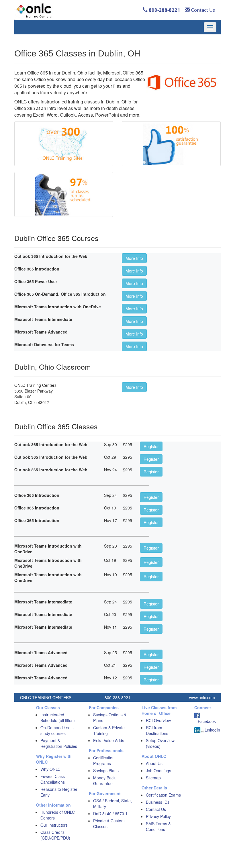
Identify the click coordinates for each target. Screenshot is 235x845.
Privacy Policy (158, 816)
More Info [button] (134, 258)
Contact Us (202, 10)
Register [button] (151, 446)
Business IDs (157, 802)
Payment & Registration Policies (58, 743)
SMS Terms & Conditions (158, 826)
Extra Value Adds (108, 740)
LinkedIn (211, 730)
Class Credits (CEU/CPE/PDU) (55, 835)
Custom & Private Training (109, 730)
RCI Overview (158, 720)
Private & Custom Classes (109, 823)
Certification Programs (104, 760)
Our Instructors (54, 825)
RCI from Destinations (157, 730)
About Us (154, 763)
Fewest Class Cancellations (52, 779)
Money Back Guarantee (104, 780)
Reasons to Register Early (58, 792)
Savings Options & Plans (109, 717)
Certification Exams (163, 795)
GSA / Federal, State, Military (112, 803)
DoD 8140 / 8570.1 (110, 813)
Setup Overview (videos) (160, 743)
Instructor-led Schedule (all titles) (57, 717)
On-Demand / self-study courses (57, 730)
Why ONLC (50, 769)
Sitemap (153, 778)
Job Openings (158, 770)
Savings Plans (106, 770)
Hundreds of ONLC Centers (57, 815)
